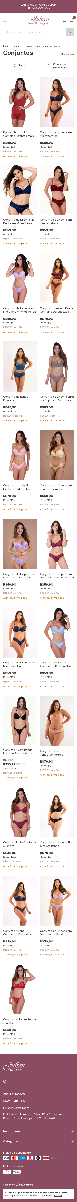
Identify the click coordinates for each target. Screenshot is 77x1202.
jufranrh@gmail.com (16, 1108)
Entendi (58, 1195)
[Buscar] (70, 32)
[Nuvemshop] (18, 1185)
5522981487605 (14, 1094)
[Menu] (5, 20)
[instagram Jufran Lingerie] (4, 1081)
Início (6, 46)
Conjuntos (17, 46)
